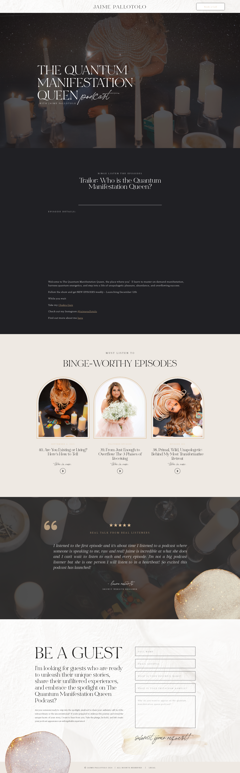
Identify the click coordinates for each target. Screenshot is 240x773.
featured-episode (120, 444)
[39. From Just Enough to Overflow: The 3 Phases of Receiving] (120, 407)
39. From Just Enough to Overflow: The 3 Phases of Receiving (120, 454)
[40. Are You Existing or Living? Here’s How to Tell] (63, 408)
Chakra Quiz (65, 305)
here (80, 317)
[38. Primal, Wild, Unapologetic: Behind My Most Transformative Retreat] (177, 408)
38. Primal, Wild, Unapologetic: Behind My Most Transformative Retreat (178, 454)
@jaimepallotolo (87, 311)
